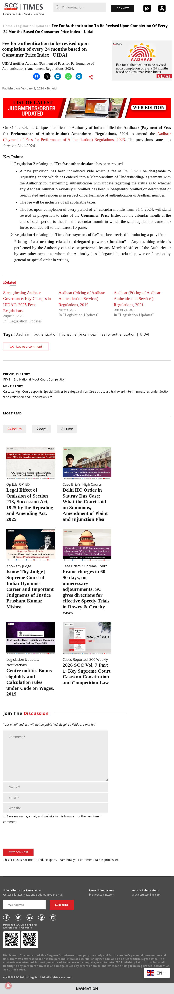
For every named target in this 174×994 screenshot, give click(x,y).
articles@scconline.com (146, 894)
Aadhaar (23, 334)
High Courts (92, 484)
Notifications (16, 665)
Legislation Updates (22, 659)
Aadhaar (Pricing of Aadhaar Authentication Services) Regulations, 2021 (137, 298)
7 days (41, 429)
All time (67, 429)
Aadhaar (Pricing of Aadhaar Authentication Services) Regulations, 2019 (82, 298)
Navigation (87, 988)
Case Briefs (72, 484)
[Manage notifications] (8, 985)
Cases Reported (75, 659)
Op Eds (11, 484)
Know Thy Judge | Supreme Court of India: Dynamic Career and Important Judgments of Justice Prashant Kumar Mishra (30, 589)
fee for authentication (117, 334)
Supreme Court (94, 566)
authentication (46, 334)
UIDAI (144, 334)
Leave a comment (29, 346)
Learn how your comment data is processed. (88, 860)
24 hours (14, 429)
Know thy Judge (18, 566)
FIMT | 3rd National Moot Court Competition (34, 376)
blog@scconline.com (101, 894)
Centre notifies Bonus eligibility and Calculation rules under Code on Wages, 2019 (30, 682)
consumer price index (79, 334)
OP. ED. (24, 484)
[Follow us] (6, 917)
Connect (123, 8)
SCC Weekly (98, 659)
